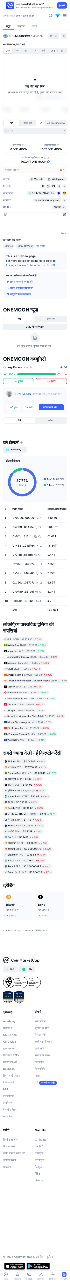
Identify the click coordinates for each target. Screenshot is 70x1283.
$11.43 (24, 819)
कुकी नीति (40, 1048)
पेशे (36, 1082)
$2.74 (31, 813)
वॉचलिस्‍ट (7, 1102)
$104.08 (25, 784)
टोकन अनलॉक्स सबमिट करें (21, 287)
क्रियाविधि (40, 1068)
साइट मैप (7, 1116)
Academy (9, 1021)
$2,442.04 (26, 790)
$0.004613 (29, 871)
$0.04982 (26, 761)
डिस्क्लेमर (39, 1062)
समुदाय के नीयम (42, 1055)
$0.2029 (25, 831)
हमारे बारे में (40, 1021)
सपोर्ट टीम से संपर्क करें (14, 1153)
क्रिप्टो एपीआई (10, 1062)
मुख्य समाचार (9, 1048)
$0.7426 (23, 837)
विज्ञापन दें (7, 1028)
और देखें (63, 367)
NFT (5, 1089)
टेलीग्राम (39, 1153)
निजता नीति (40, 1034)
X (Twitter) (41, 1139)
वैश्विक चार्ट (8, 1082)
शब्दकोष (7, 1166)
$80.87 (28, 796)
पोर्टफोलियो (8, 1096)
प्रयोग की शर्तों (42, 1028)
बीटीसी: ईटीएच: (22, 15)
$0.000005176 (29, 848)
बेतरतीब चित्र (10, 1109)
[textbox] (39, 396)
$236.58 (27, 854)
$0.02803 (26, 860)
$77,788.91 (27, 767)
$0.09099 (22, 802)
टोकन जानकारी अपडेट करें (21, 281)
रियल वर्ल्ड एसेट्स (11, 1075)
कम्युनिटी (39, 1146)
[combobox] (35, 131)
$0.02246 (32, 772)
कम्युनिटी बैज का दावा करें (20, 294)
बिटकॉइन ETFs (11, 1055)
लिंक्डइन (39, 1180)
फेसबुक (38, 1166)
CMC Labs (10, 1034)
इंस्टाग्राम (39, 1160)
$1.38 (24, 778)
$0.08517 (27, 842)
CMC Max (9, 1041)
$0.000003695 (29, 866)
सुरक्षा (37, 1075)
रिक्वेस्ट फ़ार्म (9, 1146)
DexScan (9, 1068)
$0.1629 (25, 825)
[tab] (41, 123)
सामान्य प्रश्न (9, 1160)
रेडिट (37, 1173)
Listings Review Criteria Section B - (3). (31, 265)
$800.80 (25, 807)
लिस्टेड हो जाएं (10, 1139)
